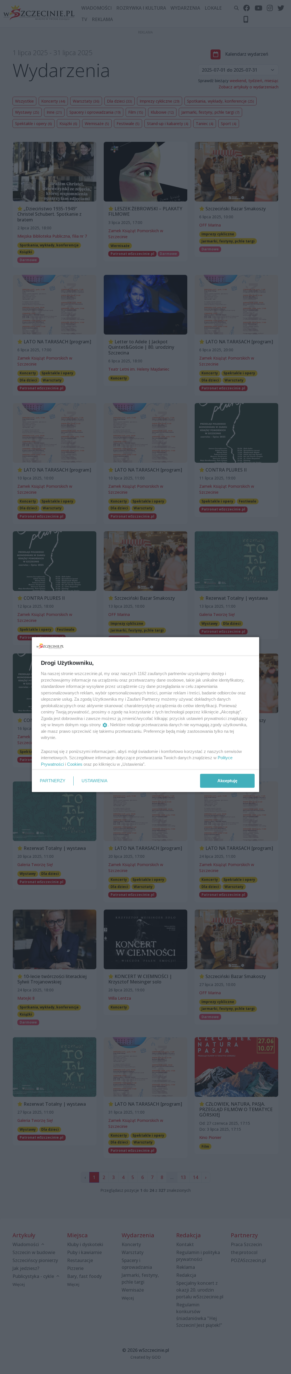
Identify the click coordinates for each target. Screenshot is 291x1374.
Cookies (74, 763)
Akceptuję (227, 780)
